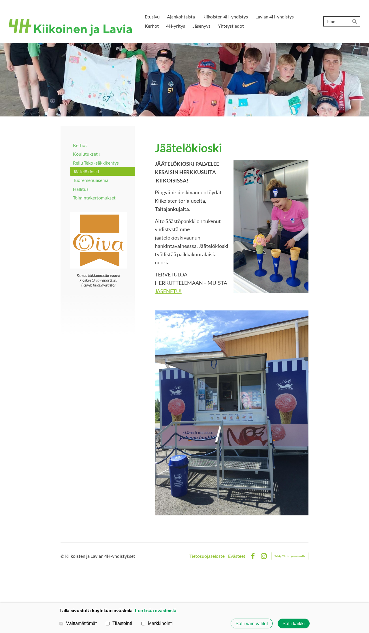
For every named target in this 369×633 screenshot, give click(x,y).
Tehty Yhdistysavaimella (289, 556)
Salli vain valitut (252, 623)
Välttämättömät (81, 623)
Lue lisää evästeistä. (156, 610)
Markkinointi (160, 623)
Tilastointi (122, 623)
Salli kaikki (294, 623)
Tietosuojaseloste (207, 556)
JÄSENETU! (168, 291)
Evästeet (236, 556)
